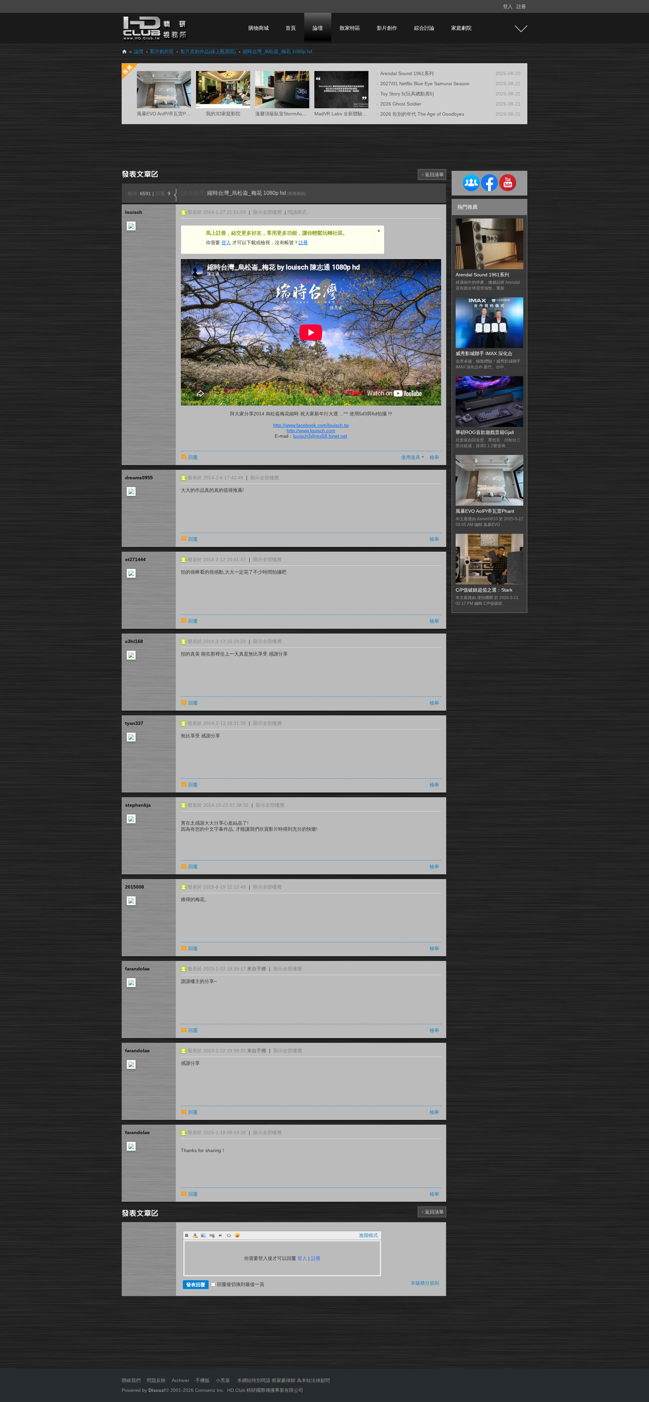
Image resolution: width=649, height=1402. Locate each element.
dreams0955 (139, 477)
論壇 (318, 28)
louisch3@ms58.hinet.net (320, 436)
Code (228, 1235)
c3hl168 (134, 641)
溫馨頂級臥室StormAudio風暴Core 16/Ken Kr (303, 113)
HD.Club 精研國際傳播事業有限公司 (265, 1390)
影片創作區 (162, 51)
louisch (133, 212)
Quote (220, 1235)
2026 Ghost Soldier (401, 104)
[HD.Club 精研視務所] (155, 27)
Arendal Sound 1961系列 (407, 73)
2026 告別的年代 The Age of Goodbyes (422, 114)
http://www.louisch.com (311, 430)
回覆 (193, 457)
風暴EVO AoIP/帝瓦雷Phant (485, 511)
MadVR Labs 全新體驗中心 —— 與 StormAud (362, 113)
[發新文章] (141, 173)
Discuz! (157, 1390)
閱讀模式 (297, 212)
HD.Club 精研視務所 (124, 51)
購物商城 (258, 28)
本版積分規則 (425, 1283)
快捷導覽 (521, 29)
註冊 (521, 6)
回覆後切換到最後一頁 (240, 1284)
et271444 (135, 559)
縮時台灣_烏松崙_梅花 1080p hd (277, 51)
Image (203, 1235)
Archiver (180, 1380)
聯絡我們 (131, 1380)
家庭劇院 (461, 28)
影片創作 (387, 28)
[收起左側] (175, 195)
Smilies (237, 1235)
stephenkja (138, 805)
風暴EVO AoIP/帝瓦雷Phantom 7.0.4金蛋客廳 (185, 113)
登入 (507, 6)
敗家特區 (350, 28)
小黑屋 (223, 1380)
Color (195, 1235)
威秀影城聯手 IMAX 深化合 (484, 353)
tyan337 (134, 723)
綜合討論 (424, 28)
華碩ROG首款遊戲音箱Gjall (485, 432)
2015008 (134, 887)
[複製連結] (296, 193)
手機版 (202, 1380)
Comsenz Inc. (209, 1390)
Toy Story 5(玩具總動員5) (407, 93)
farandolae (137, 968)
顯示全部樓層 (267, 212)
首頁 (291, 28)
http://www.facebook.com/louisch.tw (311, 425)
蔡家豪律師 (283, 1380)
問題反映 (155, 1380)
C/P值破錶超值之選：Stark (484, 590)
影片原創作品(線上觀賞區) (208, 51)
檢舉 (434, 457)
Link (212, 1235)
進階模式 (368, 1235)
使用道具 (410, 457)
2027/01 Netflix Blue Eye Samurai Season (425, 83)
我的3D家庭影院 (223, 113)
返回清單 (434, 174)
